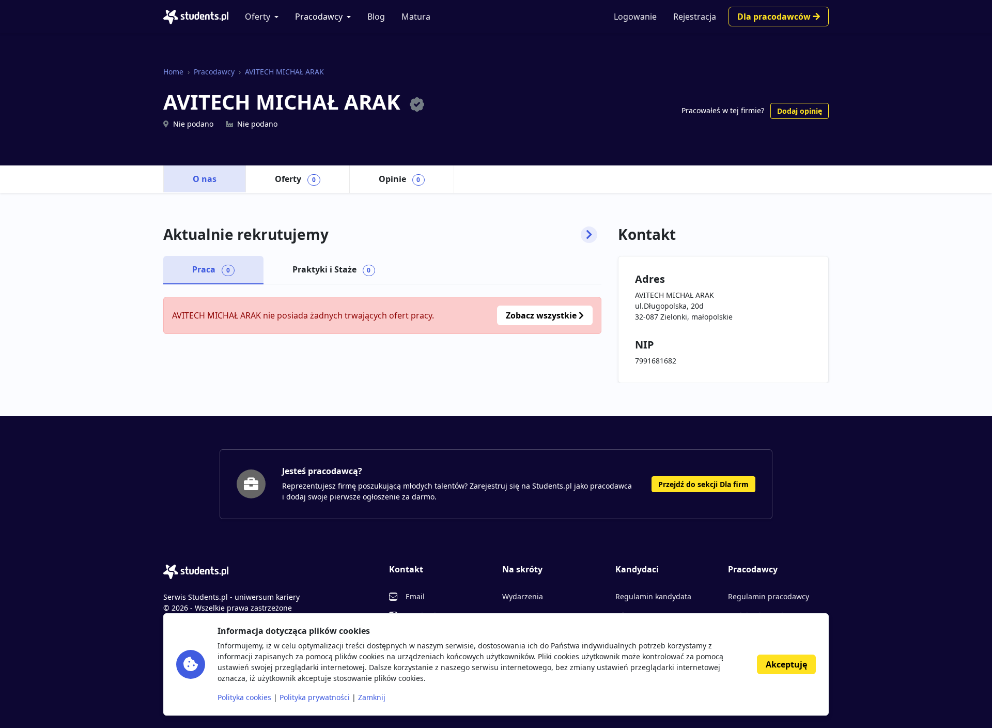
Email (415, 596)
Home (173, 72)
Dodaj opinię (799, 111)
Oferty (257, 16)
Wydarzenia (522, 596)
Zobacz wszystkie (542, 315)
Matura (415, 16)
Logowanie (635, 16)
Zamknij (371, 697)
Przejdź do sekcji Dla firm (703, 484)
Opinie (400, 179)
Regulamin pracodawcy (768, 596)
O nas (204, 179)
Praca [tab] (211, 269)
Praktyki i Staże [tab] (331, 269)
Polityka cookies (244, 697)
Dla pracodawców (775, 16)
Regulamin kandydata (653, 596)
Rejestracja (694, 16)
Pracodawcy (319, 16)
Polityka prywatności (315, 697)
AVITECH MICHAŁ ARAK (284, 72)
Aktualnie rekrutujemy (246, 235)
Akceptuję (786, 664)
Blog (376, 16)
